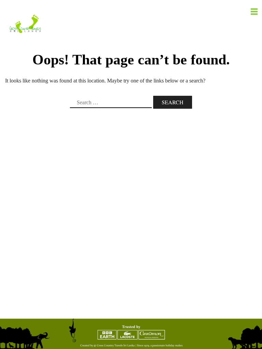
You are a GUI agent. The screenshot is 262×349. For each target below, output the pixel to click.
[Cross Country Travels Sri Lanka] (25, 23)
